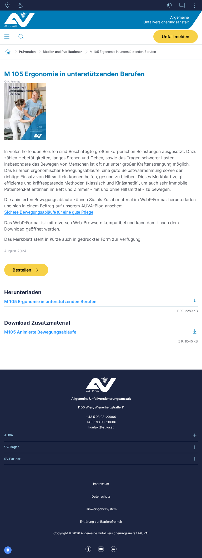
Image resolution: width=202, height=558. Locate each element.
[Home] (19, 19)
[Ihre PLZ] (7, 5)
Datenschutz (101, 496)
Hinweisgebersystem (101, 509)
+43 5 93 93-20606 (101, 422)
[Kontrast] (169, 5)
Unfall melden (175, 36)
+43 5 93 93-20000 (101, 417)
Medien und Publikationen (62, 52)
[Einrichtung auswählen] (20, 5)
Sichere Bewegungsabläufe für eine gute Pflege (48, 212)
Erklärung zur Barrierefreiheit (101, 522)
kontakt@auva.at (101, 427)
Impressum (101, 484)
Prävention (27, 52)
